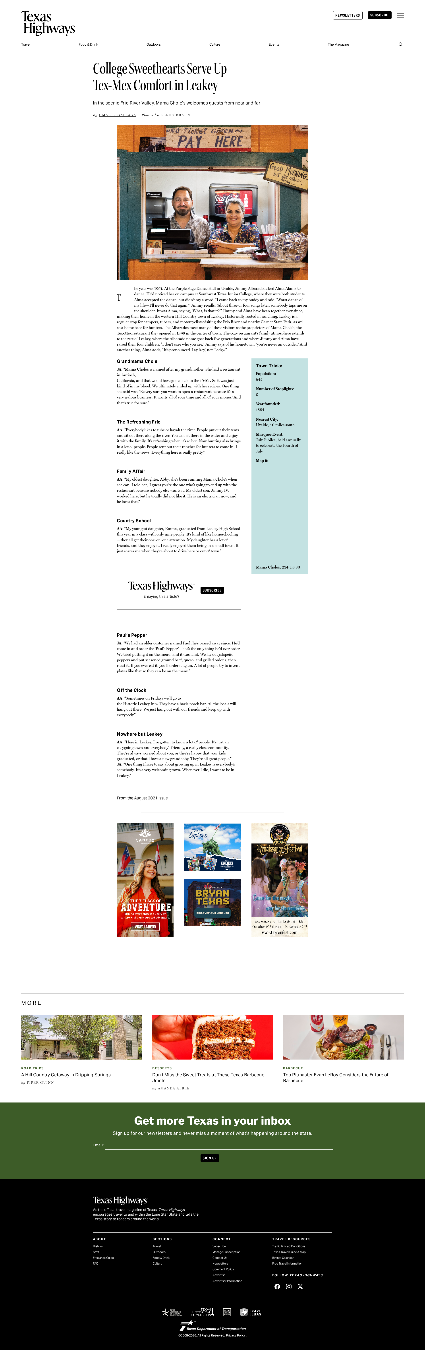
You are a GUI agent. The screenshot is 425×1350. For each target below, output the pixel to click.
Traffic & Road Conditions (288, 1246)
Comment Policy (223, 1269)
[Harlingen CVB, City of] (212, 868)
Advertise (218, 1275)
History (98, 1246)
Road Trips (32, 1068)
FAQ (95, 1263)
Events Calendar (283, 1258)
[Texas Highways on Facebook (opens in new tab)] (277, 1286)
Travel (25, 44)
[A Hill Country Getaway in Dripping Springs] (81, 1058)
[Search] (401, 44)
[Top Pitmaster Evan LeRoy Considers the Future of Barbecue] (343, 1058)
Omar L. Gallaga (117, 115)
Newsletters (347, 15)
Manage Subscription (226, 1252)
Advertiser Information (227, 1281)
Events (274, 44)
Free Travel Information (287, 1263)
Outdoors (154, 44)
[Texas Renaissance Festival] (279, 934)
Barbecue (293, 1068)
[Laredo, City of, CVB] (145, 934)
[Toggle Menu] (400, 15)
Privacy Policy (235, 1335)
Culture (214, 44)
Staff (96, 1252)
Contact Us (219, 1258)
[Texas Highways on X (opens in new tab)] (300, 1286)
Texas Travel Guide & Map (289, 1252)
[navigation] (400, 15)
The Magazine (338, 44)
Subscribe (379, 15)
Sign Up (209, 1158)
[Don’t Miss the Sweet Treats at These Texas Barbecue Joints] (212, 1058)
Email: (98, 1145)
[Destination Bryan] (212, 923)
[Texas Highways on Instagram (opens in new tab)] (289, 1286)
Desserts (162, 1068)
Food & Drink (88, 44)
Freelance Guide (103, 1258)
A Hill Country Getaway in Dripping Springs (66, 1075)
